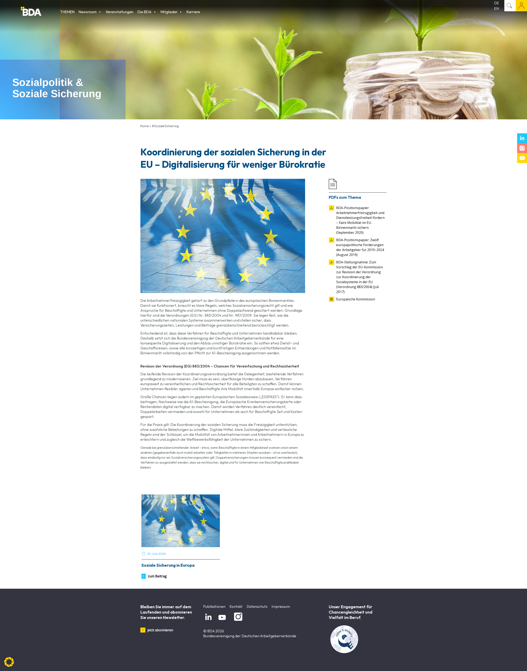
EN (496, 8)
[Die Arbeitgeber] (39, 12)
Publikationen (214, 606)
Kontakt (236, 606)
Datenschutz (257, 606)
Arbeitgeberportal (521, 5)
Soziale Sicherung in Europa (168, 565)
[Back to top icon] (507, 662)
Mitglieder (169, 11)
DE (496, 3)
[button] (9, 662)
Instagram (237, 621)
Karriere (193, 11)
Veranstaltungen (119, 11)
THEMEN (67, 11)
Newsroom (88, 11)
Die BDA (145, 11)
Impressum (281, 606)
